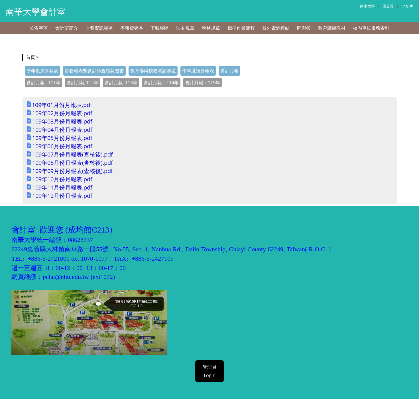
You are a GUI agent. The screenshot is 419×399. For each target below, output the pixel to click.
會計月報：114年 (161, 82)
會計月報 (229, 70)
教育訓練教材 (331, 28)
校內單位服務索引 (371, 28)
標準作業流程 (241, 28)
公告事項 (39, 28)
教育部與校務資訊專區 (153, 70)
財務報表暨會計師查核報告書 (94, 70)
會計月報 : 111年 (43, 82)
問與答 (304, 28)
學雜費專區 (131, 28)
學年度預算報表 (198, 70)
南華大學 (367, 6)
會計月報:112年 (82, 82)
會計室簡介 (66, 28)
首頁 (30, 57)
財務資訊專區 (99, 28)
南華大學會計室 (36, 11)
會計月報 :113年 (121, 82)
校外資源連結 (276, 28)
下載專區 (159, 28)
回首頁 (388, 6)
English (407, 6)
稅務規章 (211, 28)
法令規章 (185, 28)
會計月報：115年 (202, 82)
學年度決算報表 (42, 70)
